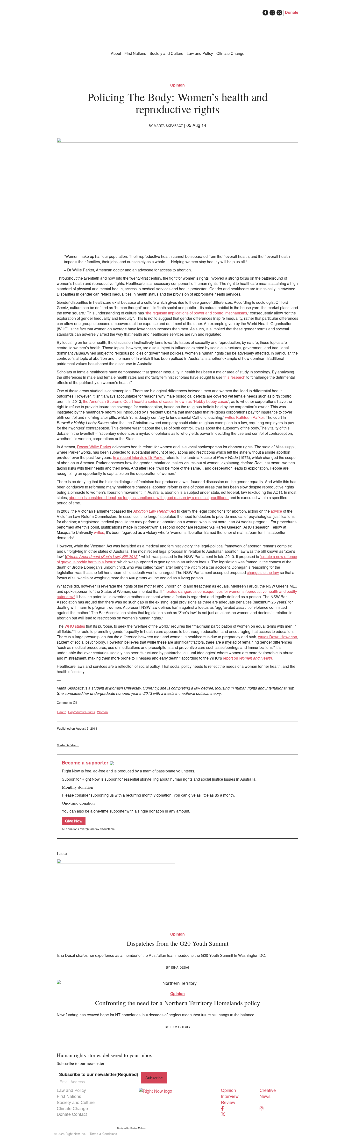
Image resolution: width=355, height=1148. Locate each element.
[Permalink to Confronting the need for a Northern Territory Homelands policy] (177, 982)
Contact (79, 1114)
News (265, 1096)
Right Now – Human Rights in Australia (177, 29)
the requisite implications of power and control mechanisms (196, 313)
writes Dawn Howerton (277, 636)
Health (61, 712)
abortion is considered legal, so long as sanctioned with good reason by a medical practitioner (149, 497)
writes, (99, 532)
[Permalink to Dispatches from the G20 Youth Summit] (177, 893)
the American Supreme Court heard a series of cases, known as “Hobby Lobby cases (155, 401)
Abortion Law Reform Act (154, 511)
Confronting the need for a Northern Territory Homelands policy (177, 1002)
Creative (268, 1090)
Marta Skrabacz (168, 125)
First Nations (135, 53)
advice (276, 511)
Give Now (73, 821)
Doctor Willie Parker (94, 447)
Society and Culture (166, 53)
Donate (291, 12)
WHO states (74, 626)
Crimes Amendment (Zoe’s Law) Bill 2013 (101, 556)
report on (248, 658)
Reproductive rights (81, 712)
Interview (230, 1096)
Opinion (177, 85)
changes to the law (263, 572)
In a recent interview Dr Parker (139, 457)
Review (228, 1102)
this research (234, 377)
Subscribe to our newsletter (98, 1074)
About (116, 53)
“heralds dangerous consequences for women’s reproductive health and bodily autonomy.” (177, 594)
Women (102, 712)
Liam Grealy (180, 1026)
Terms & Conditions (103, 1134)
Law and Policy (200, 53)
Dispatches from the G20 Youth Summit (177, 943)
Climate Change (230, 53)
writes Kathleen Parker (244, 417)
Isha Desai (180, 967)
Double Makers (138, 1128)
